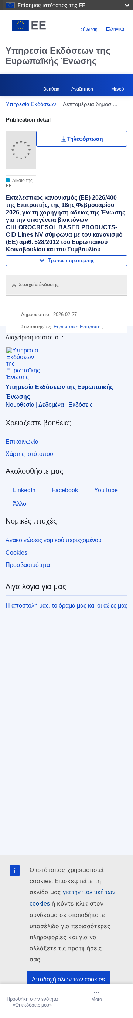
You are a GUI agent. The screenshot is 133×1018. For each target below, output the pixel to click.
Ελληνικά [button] (115, 29)
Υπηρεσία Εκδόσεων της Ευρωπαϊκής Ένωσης (58, 55)
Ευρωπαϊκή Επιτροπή (77, 326)
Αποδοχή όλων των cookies (68, 979)
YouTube (106, 490)
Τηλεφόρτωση (85, 139)
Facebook (65, 490)
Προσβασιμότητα (28, 565)
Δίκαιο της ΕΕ (19, 183)
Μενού (117, 89)
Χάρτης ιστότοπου (29, 454)
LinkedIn (24, 490)
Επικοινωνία (22, 442)
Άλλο (19, 504)
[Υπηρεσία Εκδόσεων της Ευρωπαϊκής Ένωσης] (29, 25)
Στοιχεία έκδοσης (39, 284)
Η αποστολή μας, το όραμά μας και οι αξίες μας (66, 605)
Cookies (16, 552)
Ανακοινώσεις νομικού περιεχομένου (54, 540)
